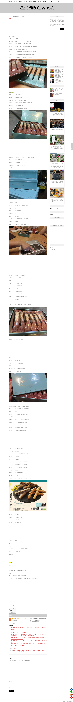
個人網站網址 (10, 687)
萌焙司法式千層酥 (20, 652)
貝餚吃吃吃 (10, 1)
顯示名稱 (10, 678)
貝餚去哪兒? (15, 1)
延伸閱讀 (13, 612)
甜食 (9, 18)
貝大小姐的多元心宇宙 (36, 7)
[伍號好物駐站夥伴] (57, 221)
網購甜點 (35, 650)
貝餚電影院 (30, 1)
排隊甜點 (24, 650)
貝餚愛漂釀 (25, 1)
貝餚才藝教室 (50, 1)
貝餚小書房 (35, 1)
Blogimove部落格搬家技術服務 (67, 701)
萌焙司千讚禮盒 (12, 652)
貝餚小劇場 (39, 1)
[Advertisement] (28, 28)
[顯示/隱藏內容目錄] (14, 609)
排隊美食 (28, 650)
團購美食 (19, 650)
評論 (11, 610)
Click (72, 146)
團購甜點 (15, 650)
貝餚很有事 (44, 1)
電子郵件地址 (10, 682)
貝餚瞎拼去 (20, 1)
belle (13, 18)
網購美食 (39, 650)
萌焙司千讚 (44, 650)
